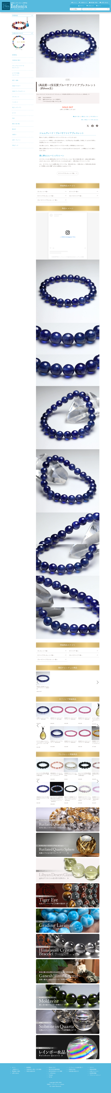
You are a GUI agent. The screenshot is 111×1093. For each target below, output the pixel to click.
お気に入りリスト (94, 1071)
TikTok (50, 1077)
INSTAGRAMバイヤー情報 (55, 1071)
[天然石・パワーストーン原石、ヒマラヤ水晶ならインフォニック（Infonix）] (14, 2)
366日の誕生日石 (30, 1071)
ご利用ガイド (83, 2)
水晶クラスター (16, 85)
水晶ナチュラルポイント (18, 91)
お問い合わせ (104, 2)
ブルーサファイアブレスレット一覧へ (47, 200)
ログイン (92, 1067)
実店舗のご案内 (16, 1071)
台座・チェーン (16, 140)
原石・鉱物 (15, 80)
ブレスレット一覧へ (42, 191)
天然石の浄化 (72, 1069)
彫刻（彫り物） (16, 123)
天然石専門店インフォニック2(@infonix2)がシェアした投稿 (68, 257)
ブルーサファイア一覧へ (75, 196)
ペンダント (15, 102)
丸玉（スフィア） (17, 107)
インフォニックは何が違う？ (76, 1067)
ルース (14, 112)
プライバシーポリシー (95, 1075)
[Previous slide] (37, 682)
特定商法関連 (93, 1073)
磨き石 (14, 129)
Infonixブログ (52, 1067)
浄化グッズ (15, 145)
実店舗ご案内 (94, 2)
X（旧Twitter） (52, 1073)
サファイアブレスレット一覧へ (66, 173)
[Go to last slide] (37, 48)
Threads (51, 1075)
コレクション (15, 74)
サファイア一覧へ (74, 191)
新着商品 (14, 55)
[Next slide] (98, 48)
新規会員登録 (93, 1069)
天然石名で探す (16, 60)
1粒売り (14, 134)
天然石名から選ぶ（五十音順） (34, 1069)
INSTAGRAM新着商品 (54, 1069)
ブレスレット (15, 96)
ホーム (75, 2)
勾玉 (13, 118)
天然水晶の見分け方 (74, 1071)
